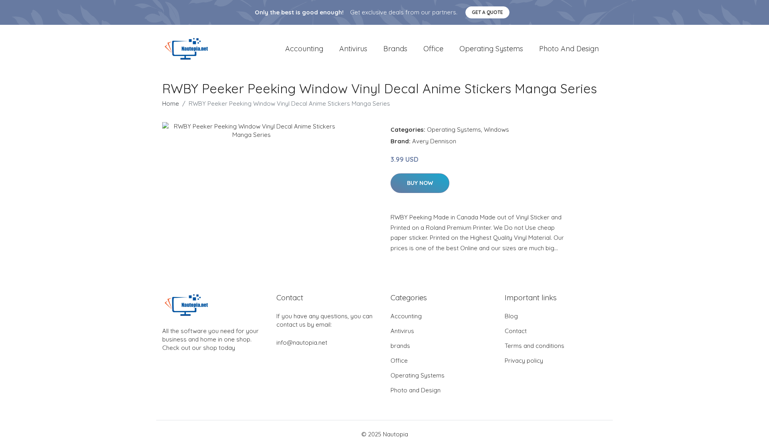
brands (395, 48)
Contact (516, 331)
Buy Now (420, 183)
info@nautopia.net (301, 342)
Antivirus (353, 48)
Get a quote (487, 12)
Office (433, 48)
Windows (496, 129)
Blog (511, 316)
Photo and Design (569, 48)
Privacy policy (524, 360)
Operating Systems (491, 48)
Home (170, 103)
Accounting (304, 48)
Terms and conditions (534, 346)
